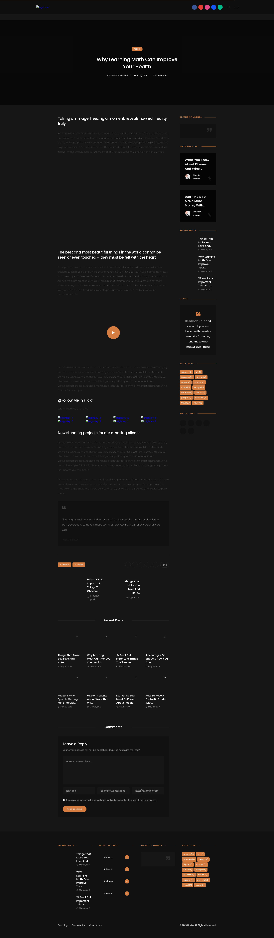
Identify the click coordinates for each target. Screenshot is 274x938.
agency (186, 372)
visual (198, 402)
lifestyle (80, 564)
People (137, 49)
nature (200, 392)
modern (186, 392)
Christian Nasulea (119, 75)
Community (78, 925)
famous (65, 564)
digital (185, 382)
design (201, 377)
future (185, 387)
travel (185, 402)
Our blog (63, 925)
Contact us (95, 925)
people (186, 397)
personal (200, 397)
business (187, 377)
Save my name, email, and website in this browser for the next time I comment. (111, 800)
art (198, 372)
